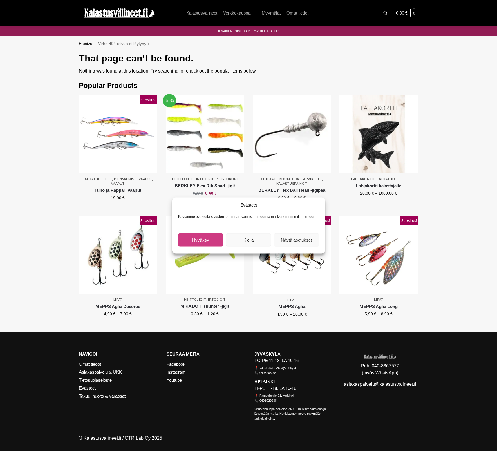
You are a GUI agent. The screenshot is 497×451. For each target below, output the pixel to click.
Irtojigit (205, 179)
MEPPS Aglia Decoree (117, 306)
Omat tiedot (90, 364)
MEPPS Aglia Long (378, 306)
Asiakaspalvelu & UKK (100, 372)
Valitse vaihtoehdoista (118, 210)
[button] (407, 13)
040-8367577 (385, 365)
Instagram (176, 372)
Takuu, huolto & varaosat (102, 396)
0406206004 (268, 372)
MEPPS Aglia (292, 306)
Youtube (174, 380)
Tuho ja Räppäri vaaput (118, 190)
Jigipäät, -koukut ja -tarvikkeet (291, 179)
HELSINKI (264, 381)
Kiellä (248, 239)
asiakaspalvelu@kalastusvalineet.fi (380, 384)
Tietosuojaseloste (95, 380)
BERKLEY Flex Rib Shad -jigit (205, 185)
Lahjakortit (363, 179)
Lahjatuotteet (97, 179)
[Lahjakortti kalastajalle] (378, 134)
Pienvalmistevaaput (133, 179)
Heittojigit (183, 179)
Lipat (118, 299)
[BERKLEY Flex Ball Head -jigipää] (292, 134)
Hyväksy (200, 239)
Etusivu (85, 43)
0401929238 (268, 400)
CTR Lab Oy (138, 438)
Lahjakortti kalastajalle (378, 185)
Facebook (176, 364)
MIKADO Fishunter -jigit (204, 306)
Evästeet (87, 387)
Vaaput (117, 183)
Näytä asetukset (296, 239)
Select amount (378, 205)
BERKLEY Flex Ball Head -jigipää (291, 190)
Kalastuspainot (291, 183)
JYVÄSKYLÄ (267, 354)
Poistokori (227, 179)
